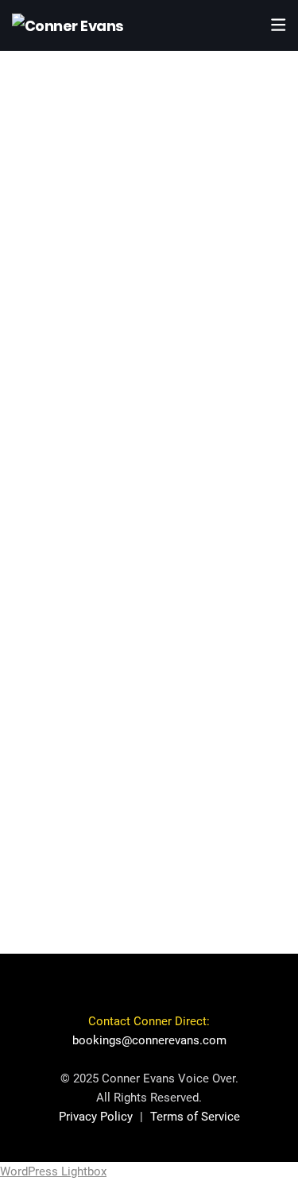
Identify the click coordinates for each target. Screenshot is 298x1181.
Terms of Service (195, 1116)
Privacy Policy (96, 1116)
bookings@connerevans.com (149, 1040)
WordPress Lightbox (53, 1171)
